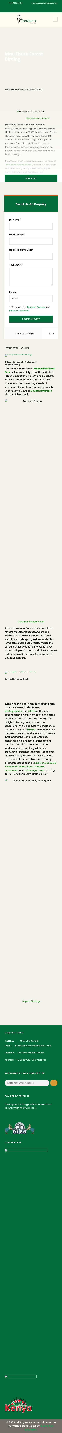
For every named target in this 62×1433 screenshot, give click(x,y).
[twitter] (37, 8)
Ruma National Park (17, 679)
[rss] (33, 8)
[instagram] (46, 8)
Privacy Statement (19, 310)
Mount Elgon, (26, 766)
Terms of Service (36, 307)
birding (31, 729)
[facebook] (16, 8)
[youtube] (42, 8)
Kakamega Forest (35, 770)
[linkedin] (24, 8)
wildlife (32, 711)
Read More (31, 178)
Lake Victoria (41, 762)
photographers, (13, 711)
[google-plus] (20, 8)
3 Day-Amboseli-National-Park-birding (21, 363)
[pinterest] (29, 8)
